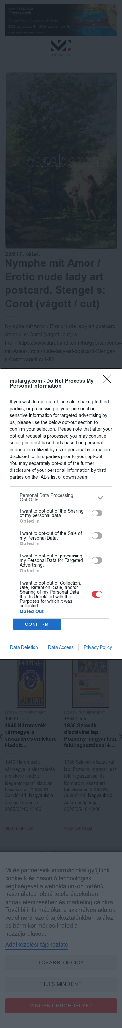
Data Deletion (24, 647)
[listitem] (61, 497)
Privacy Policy (98, 647)
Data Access (61, 647)
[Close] (109, 381)
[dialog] (61, 514)
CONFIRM (37, 624)
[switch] (97, 513)
